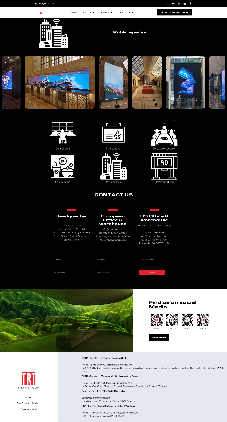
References (125, 12)
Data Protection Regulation (29, 403)
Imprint (29, 397)
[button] (167, 4)
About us (87, 12)
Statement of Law (29, 409)
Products (105, 12)
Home (74, 12)
